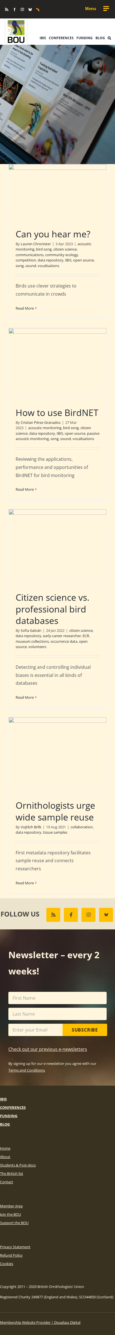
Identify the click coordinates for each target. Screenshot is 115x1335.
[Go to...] (97, 9)
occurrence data (64, 641)
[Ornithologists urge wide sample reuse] (57, 754)
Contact (6, 1181)
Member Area (11, 1205)
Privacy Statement (15, 1246)
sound (30, 265)
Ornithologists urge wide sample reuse (55, 811)
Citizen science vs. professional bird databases (52, 608)
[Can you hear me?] (57, 191)
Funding (8, 1115)
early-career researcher (62, 635)
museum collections (32, 641)
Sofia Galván (31, 630)
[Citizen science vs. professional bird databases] (57, 546)
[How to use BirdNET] (57, 363)
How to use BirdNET (57, 412)
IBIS (68, 260)
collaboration (82, 826)
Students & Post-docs (18, 1165)
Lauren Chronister (36, 243)
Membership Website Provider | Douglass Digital (40, 1322)
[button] (109, 38)
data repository (50, 260)
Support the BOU (14, 1222)
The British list (11, 1173)
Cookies (6, 1263)
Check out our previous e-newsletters (47, 1049)
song (20, 265)
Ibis (3, 1099)
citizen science (65, 249)
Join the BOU (10, 1214)
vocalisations (48, 265)
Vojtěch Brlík (31, 826)
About (5, 1156)
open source (83, 260)
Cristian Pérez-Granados (41, 422)
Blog (5, 1124)
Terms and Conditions (26, 1070)
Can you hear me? (53, 234)
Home (5, 1148)
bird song (44, 249)
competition (26, 260)
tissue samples (55, 832)
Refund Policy (11, 1255)
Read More (25, 308)
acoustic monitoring (44, 427)
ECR (86, 635)
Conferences (13, 1107)
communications (30, 254)
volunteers (37, 646)
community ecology (61, 254)
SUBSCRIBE (85, 1030)
